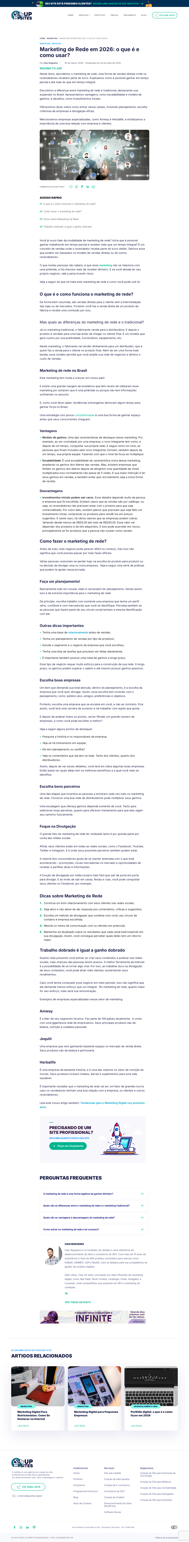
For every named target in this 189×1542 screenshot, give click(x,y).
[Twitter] (71, 187)
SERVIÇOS (84, 15)
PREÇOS (114, 15)
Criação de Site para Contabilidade (158, 1487)
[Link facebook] (14, 1527)
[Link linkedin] (27, 1527)
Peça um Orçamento (70, 1145)
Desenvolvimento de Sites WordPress (118, 1504)
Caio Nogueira (51, 63)
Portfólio (78, 1479)
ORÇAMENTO (130, 15)
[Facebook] (82, 186)
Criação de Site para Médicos (155, 1481)
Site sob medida (112, 1473)
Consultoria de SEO (114, 1491)
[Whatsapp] (76, 187)
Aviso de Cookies (82, 1503)
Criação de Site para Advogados (157, 1493)
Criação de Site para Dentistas (156, 1500)
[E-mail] (93, 186)
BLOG (143, 15)
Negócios (56, 43)
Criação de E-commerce (117, 1485)
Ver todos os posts (78, 1302)
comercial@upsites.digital (29, 1496)
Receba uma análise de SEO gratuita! (92, 3)
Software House (112, 1512)
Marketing (52, 38)
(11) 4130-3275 (167, 15)
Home (42, 38)
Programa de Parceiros (85, 1491)
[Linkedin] (87, 186)
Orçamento (79, 1485)
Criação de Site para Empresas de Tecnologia (158, 1474)
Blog (75, 1497)
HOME (70, 15)
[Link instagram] (20, 1527)
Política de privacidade (166, 1537)
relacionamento (78, 632)
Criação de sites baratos (116, 1479)
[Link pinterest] (34, 1527)
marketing (105, 265)
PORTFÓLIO (99, 15)
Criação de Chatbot (114, 1497)
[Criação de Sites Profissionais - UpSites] (21, 14)
